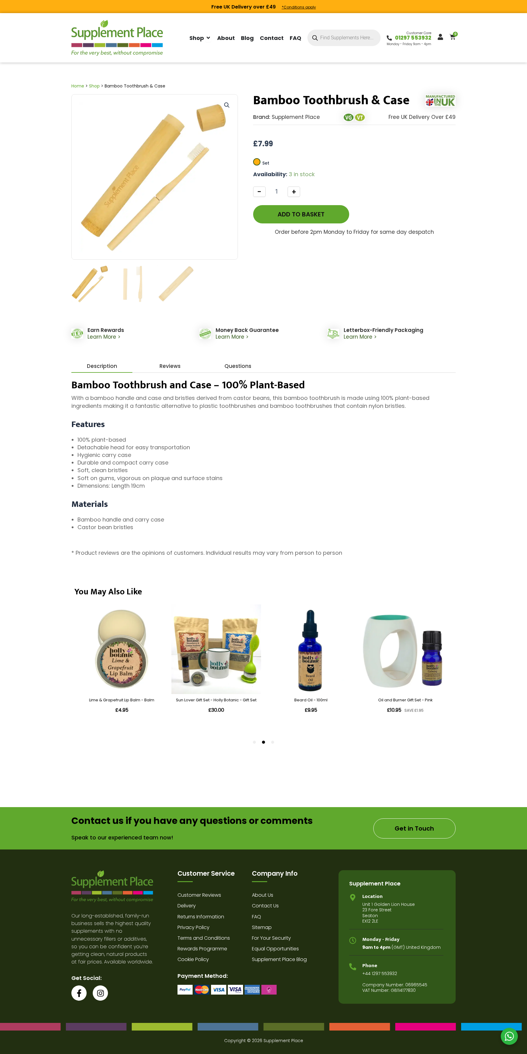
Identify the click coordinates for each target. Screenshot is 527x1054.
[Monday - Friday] (352, 940)
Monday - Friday (381, 939)
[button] (226, 105)
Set (265, 163)
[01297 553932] (389, 38)
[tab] (169, 366)
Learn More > (104, 336)
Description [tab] (102, 366)
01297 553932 (413, 37)
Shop (94, 86)
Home (77, 86)
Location (372, 896)
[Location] (352, 897)
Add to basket (301, 214)
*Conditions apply (299, 7)
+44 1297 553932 (379, 973)
